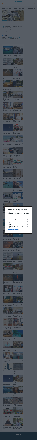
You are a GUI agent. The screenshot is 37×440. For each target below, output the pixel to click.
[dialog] (18, 220)
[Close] (31, 208)
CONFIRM (13, 229)
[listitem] (18, 217)
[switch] (27, 219)
